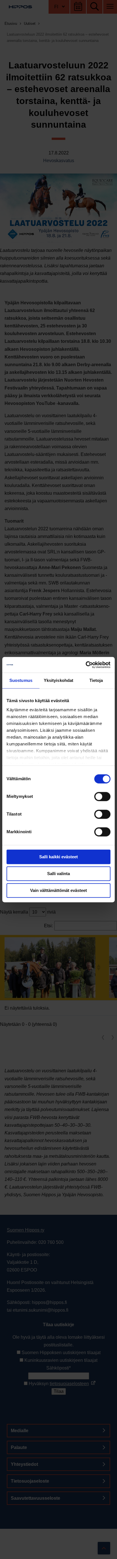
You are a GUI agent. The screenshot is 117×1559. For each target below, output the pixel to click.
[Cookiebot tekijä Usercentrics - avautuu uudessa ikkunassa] (85, 665)
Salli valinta (58, 873)
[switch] (102, 796)
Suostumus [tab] (20, 680)
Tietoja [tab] (96, 680)
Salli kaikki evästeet (58, 856)
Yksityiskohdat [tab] (58, 680)
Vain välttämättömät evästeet (58, 890)
